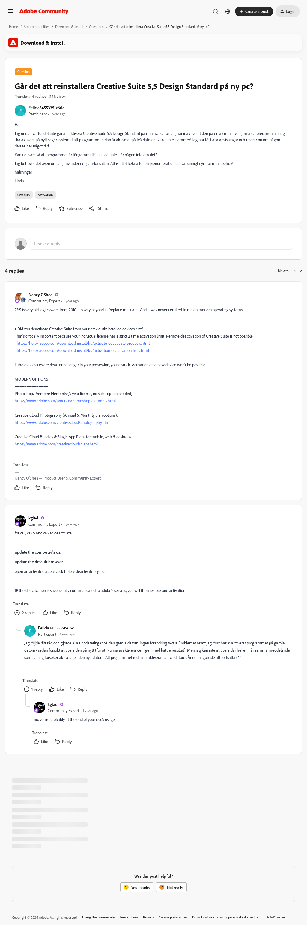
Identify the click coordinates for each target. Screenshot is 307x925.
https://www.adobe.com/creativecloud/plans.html (56, 443)
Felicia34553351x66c (46, 107)
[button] (10, 13)
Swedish (23, 194)
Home (13, 26)
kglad (33, 517)
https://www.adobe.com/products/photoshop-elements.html (65, 400)
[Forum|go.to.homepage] (44, 11)
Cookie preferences (173, 917)
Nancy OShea (40, 294)
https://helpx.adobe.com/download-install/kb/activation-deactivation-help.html (83, 350)
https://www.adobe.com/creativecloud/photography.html (62, 422)
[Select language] (228, 11)
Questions (96, 26)
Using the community (98, 917)
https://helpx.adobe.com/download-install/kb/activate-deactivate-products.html (83, 343)
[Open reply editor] (153, 243)
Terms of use (129, 917)
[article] (153, 391)
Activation (45, 194)
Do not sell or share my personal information (226, 917)
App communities (36, 26)
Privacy (148, 917)
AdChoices (277, 917)
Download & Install (69, 26)
